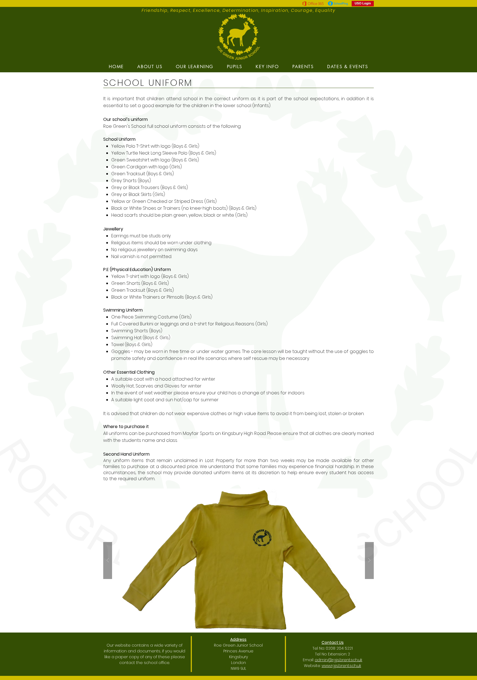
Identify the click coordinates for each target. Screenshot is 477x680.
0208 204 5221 (339, 648)
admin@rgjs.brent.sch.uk (338, 660)
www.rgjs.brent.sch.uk (341, 665)
